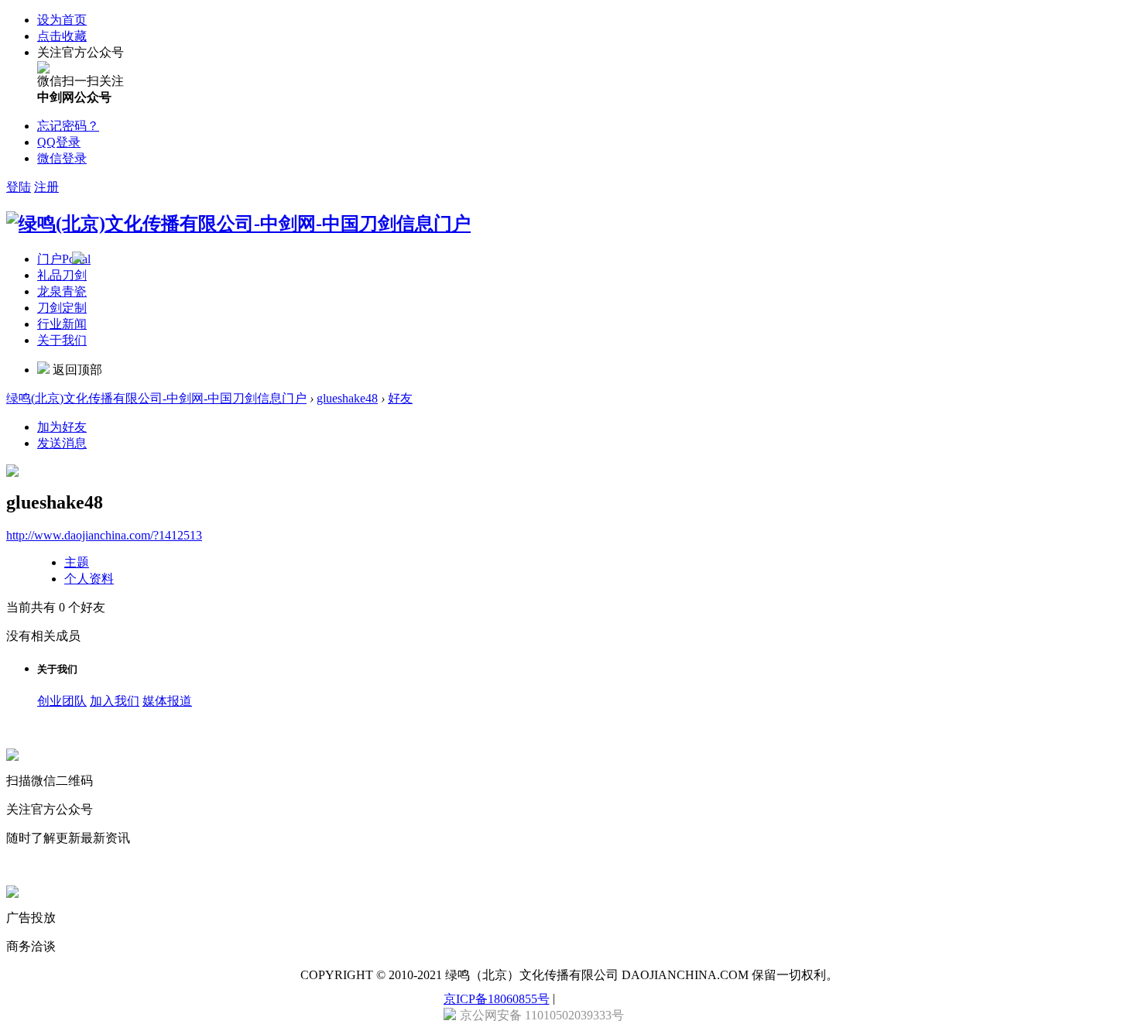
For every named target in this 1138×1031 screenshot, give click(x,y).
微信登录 (62, 158)
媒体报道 (167, 700)
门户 (64, 258)
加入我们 (114, 700)
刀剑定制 (62, 307)
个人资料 (89, 578)
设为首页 (62, 19)
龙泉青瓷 (62, 291)
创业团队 (62, 700)
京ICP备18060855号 (497, 998)
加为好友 (62, 426)
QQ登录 (59, 142)
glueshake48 (347, 398)
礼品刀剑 (62, 275)
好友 (400, 398)
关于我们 (62, 340)
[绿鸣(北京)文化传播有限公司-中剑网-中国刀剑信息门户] (238, 224)
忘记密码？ (68, 125)
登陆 (18, 187)
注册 (46, 187)
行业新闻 (62, 324)
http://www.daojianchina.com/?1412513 (104, 535)
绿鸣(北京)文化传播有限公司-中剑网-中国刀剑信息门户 (156, 398)
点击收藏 (62, 36)
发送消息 (62, 443)
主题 (76, 562)
